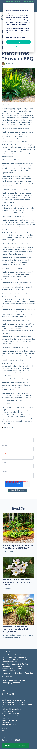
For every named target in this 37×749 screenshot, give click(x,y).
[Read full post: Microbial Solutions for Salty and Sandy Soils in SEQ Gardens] (18, 609)
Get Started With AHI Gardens (15, 745)
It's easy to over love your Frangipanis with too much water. (18, 582)
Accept (18, 42)
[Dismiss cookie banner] (30, 7)
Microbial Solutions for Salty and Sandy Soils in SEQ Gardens (16, 629)
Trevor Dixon (10, 63)
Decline (18, 47)
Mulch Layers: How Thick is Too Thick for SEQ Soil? (18, 546)
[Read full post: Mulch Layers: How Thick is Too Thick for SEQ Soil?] (18, 528)
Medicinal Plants (9, 427)
